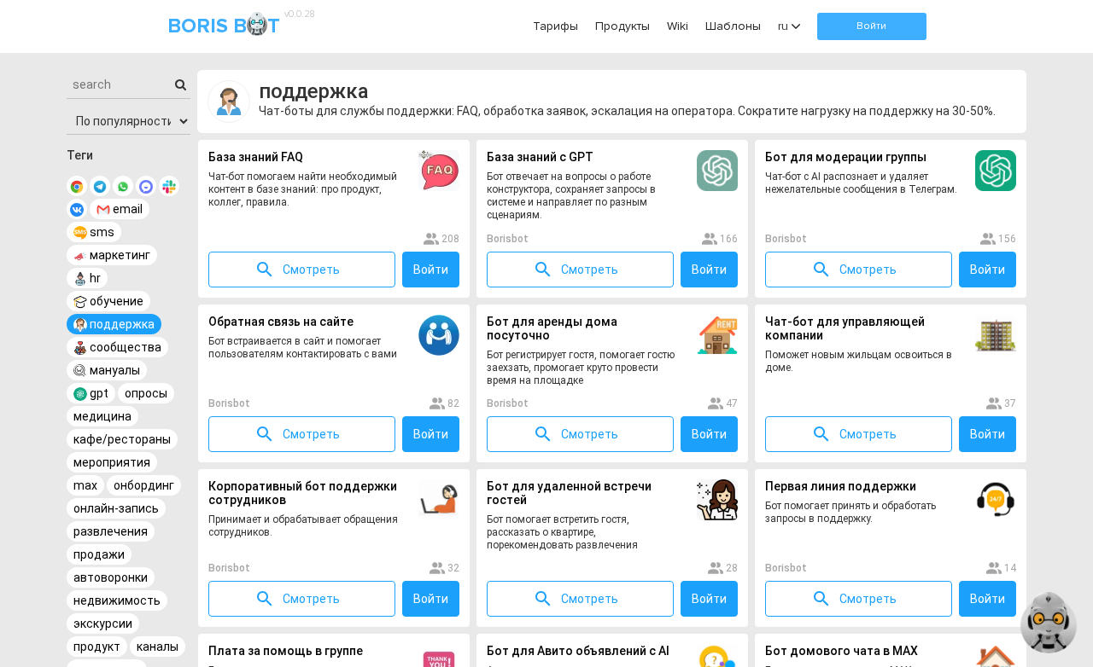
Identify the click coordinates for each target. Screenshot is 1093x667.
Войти (871, 26)
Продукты (622, 26)
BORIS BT (239, 25)
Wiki (677, 26)
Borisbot (508, 239)
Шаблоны (733, 26)
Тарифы (555, 26)
